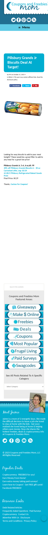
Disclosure (25, 518)
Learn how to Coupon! (13, 485)
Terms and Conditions (13, 521)
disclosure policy (12, 80)
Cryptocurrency (10, 475)
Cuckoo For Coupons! (19, 184)
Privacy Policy (30, 521)
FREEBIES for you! (26, 475)
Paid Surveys (35, 511)
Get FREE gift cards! (34, 485)
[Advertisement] (23, 267)
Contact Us (23, 514)
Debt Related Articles (12, 508)
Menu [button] (26, 27)
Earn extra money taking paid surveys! (20, 481)
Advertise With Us (11, 518)
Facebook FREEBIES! (12, 488)
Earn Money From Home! (14, 478)
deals (11, 77)
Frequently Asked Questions (15, 511)
